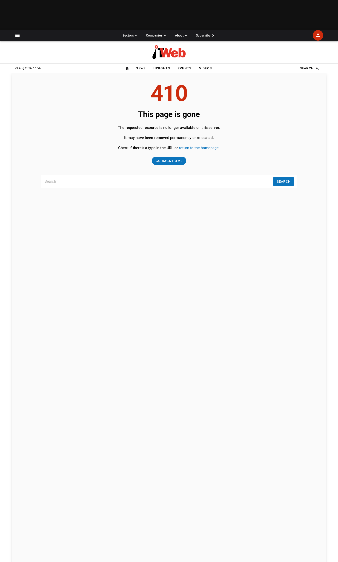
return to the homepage (199, 148)
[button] (17, 35)
